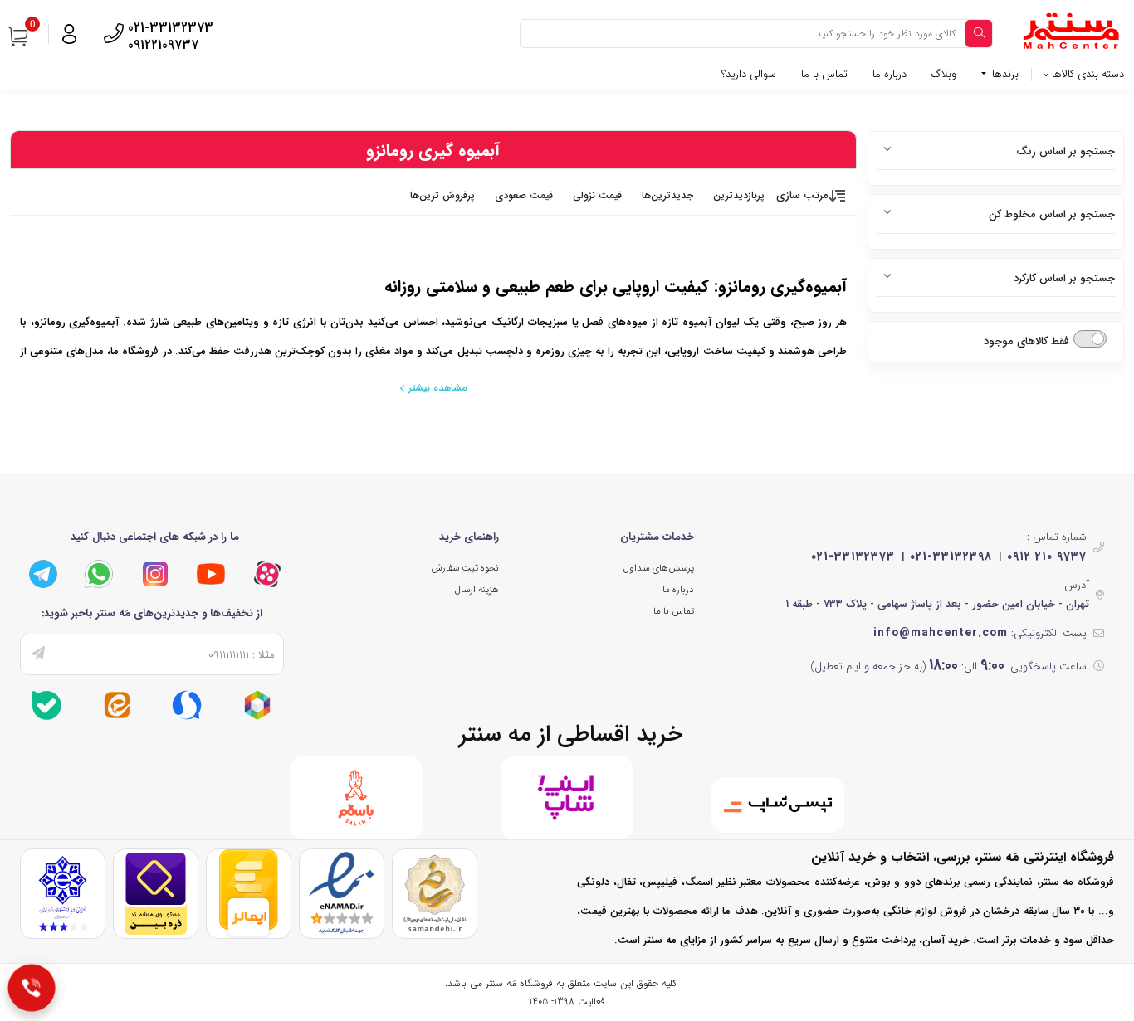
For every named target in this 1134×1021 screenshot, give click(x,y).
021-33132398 (951, 556)
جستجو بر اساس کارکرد (1064, 278)
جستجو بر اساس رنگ (1065, 151)
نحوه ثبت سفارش (465, 568)
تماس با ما (824, 74)
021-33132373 (853, 556)
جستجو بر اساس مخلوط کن (1052, 214)
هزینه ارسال (477, 589)
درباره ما (889, 74)
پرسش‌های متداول (658, 568)
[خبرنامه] (38, 654)
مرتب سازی (802, 195)
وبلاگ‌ (943, 74)
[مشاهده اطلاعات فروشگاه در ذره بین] (156, 893)
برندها (1004, 74)
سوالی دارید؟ (748, 74)
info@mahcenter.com (940, 633)
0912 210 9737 (1047, 556)
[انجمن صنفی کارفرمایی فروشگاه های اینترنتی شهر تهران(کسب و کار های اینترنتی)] (63, 893)
